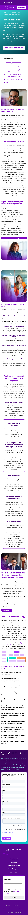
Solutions (14, 862)
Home (4, 12)
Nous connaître (14, 872)
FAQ (7, 82)
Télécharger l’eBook (7, 610)
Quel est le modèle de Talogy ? (14, 79)
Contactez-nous (21, 7)
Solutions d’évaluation (14, 865)
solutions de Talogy (14, 767)
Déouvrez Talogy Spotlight (14, 238)
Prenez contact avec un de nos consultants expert (14, 48)
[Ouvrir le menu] (2, 7)
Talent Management (13, 868)
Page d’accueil (14, 859)
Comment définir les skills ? (13, 67)
